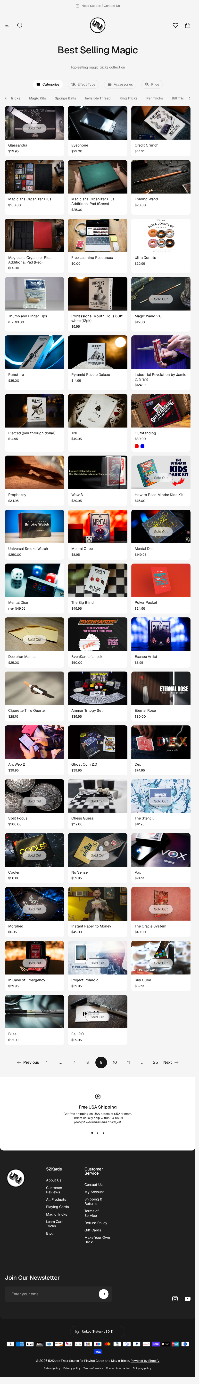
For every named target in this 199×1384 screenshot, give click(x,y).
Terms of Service (91, 1213)
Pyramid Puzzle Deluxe (90, 374)
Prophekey (17, 494)
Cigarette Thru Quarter (27, 710)
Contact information (118, 1368)
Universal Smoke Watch (28, 548)
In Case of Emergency (26, 980)
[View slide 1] (92, 1133)
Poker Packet (146, 602)
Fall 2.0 (77, 1034)
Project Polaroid (85, 980)
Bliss (12, 1034)
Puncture (16, 374)
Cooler (14, 872)
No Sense (79, 872)
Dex (138, 764)
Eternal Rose (145, 710)
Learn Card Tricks (55, 1223)
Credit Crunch (146, 145)
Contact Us (93, 1184)
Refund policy (52, 1368)
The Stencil (144, 818)
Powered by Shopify (145, 1361)
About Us (53, 1180)
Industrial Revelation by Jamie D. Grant (160, 376)
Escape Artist (146, 656)
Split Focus (17, 818)
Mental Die (143, 548)
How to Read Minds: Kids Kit (159, 494)
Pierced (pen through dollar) (31, 433)
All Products (56, 1199)
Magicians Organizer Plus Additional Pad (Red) (29, 259)
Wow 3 (77, 494)
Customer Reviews (54, 1190)
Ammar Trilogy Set (87, 710)
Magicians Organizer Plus (29, 199)
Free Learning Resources (92, 257)
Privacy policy (72, 1368)
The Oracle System (150, 926)
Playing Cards (57, 1207)
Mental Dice (18, 602)
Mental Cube (82, 548)
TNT (74, 433)
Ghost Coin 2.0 (84, 764)
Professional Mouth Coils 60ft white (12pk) (97, 318)
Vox (138, 872)
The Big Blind (82, 602)
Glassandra (17, 145)
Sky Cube (143, 980)
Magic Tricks (56, 1214)
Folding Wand (146, 199)
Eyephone (79, 145)
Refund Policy (95, 1223)
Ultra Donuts (145, 257)
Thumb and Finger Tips (27, 316)
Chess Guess (82, 818)
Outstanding (145, 433)
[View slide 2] (98, 1133)
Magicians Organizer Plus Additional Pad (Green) (93, 201)
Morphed (15, 926)
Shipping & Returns (93, 1201)
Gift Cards (92, 1230)
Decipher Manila (21, 656)
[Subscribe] (103, 1294)
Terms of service (93, 1368)
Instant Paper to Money (91, 926)
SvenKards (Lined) (86, 656)
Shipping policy (142, 1368)
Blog (50, 1233)
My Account (94, 1192)
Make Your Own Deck (97, 1239)
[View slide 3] (104, 1133)
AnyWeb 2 (16, 764)
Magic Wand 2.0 (148, 316)
